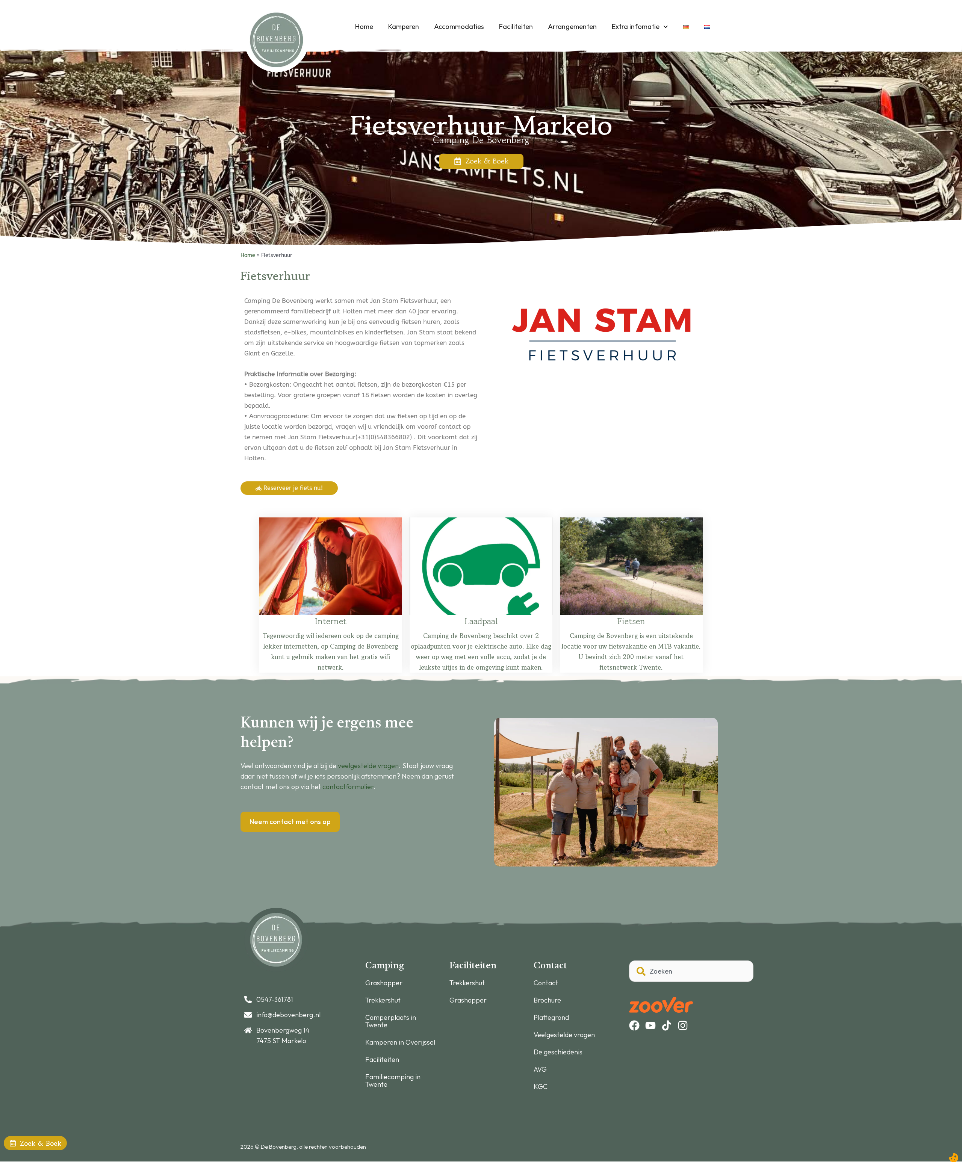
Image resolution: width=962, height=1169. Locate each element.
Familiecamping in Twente (392, 1080)
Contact (546, 983)
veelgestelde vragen (368, 765)
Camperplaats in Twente (390, 1021)
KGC (541, 1086)
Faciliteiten (516, 26)
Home (364, 26)
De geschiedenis (558, 1052)
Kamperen (403, 26)
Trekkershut (383, 1000)
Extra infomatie (635, 26)
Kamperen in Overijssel (400, 1042)
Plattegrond (551, 1017)
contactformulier (348, 786)
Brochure (547, 1000)
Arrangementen (572, 26)
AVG (540, 1069)
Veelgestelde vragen (564, 1035)
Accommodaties (459, 26)
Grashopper (383, 983)
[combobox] (691, 971)
